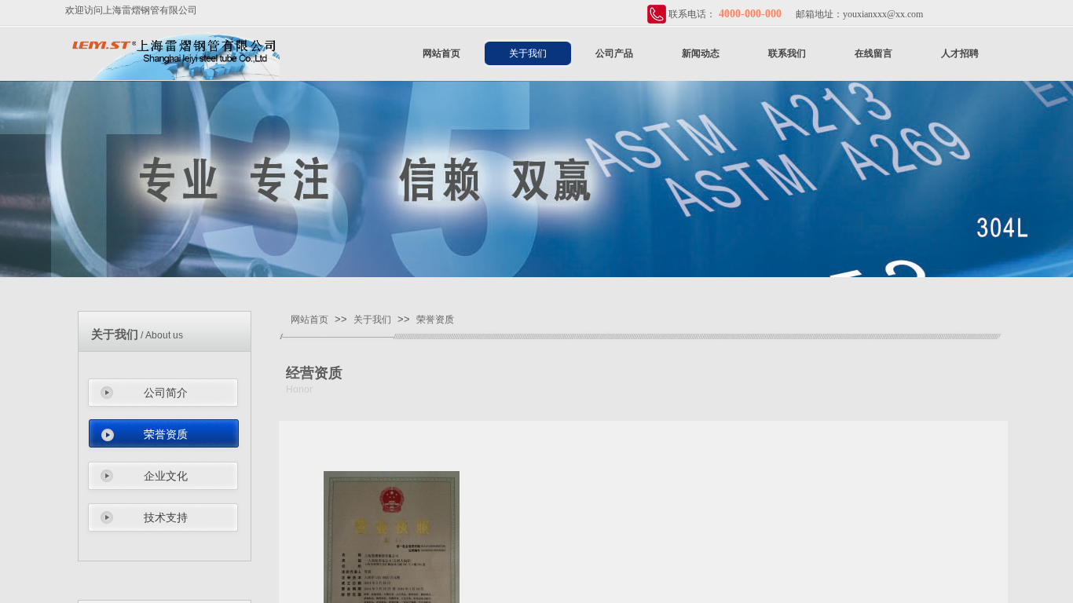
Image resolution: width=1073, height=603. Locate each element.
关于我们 (528, 53)
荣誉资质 (166, 434)
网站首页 (441, 53)
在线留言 (873, 53)
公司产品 (614, 53)
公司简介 (166, 393)
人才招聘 (960, 53)
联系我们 (787, 53)
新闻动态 (701, 53)
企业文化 (166, 476)
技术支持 (166, 518)
